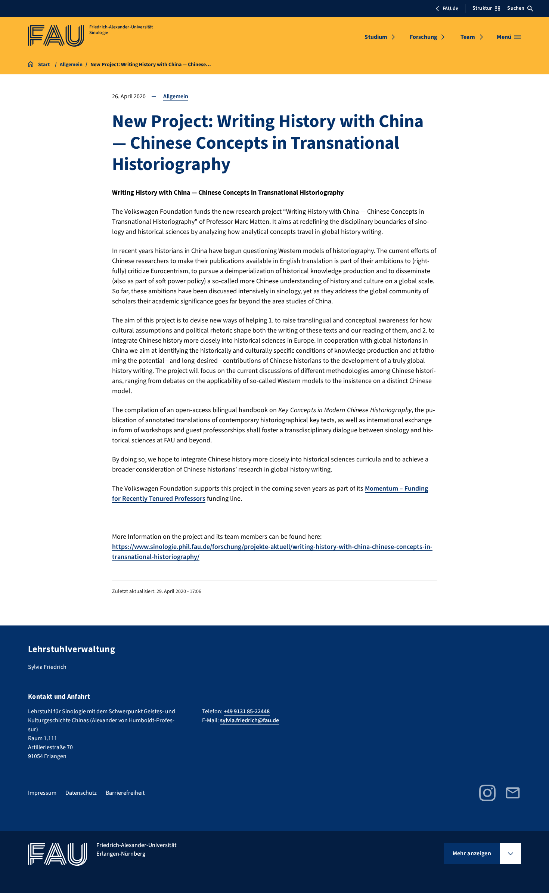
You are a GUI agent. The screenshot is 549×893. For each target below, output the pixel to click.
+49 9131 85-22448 (247, 711)
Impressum (42, 793)
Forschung (423, 37)
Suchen (515, 8)
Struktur (482, 8)
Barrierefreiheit (125, 793)
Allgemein (175, 96)
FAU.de (450, 8)
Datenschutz (81, 793)
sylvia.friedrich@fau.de (249, 720)
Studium (376, 37)
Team (467, 37)
